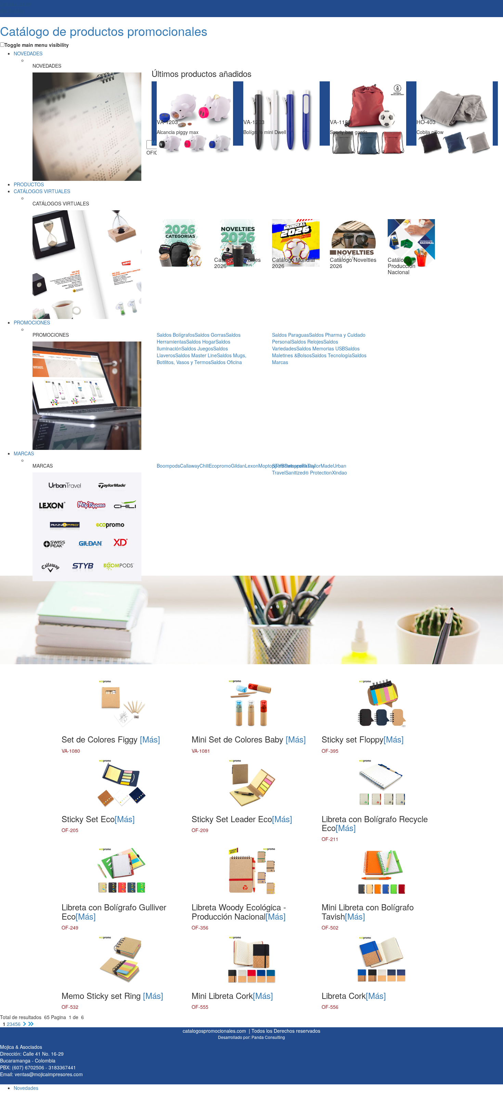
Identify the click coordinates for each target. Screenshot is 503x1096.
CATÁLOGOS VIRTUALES (42, 191)
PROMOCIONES (32, 322)
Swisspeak (295, 465)
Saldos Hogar (201, 341)
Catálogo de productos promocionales (103, 30)
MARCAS (24, 453)
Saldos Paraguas (290, 334)
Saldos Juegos (197, 348)
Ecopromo (220, 465)
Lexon (251, 465)
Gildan (238, 465)
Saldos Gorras (210, 334)
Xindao (339, 472)
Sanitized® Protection (308, 472)
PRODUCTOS (29, 184)
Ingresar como (15, 7)
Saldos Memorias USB (320, 348)
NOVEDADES (28, 53)
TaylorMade (320, 465)
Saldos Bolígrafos (176, 334)
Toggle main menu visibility (36, 44)
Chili (204, 465)
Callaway (189, 465)
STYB (278, 465)
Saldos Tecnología (332, 355)
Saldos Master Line (196, 355)
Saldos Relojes (307, 341)
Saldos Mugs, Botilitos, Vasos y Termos (201, 358)
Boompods (168, 465)
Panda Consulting (268, 1037)
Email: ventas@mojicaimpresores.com (41, 1074)
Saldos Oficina (226, 362)
